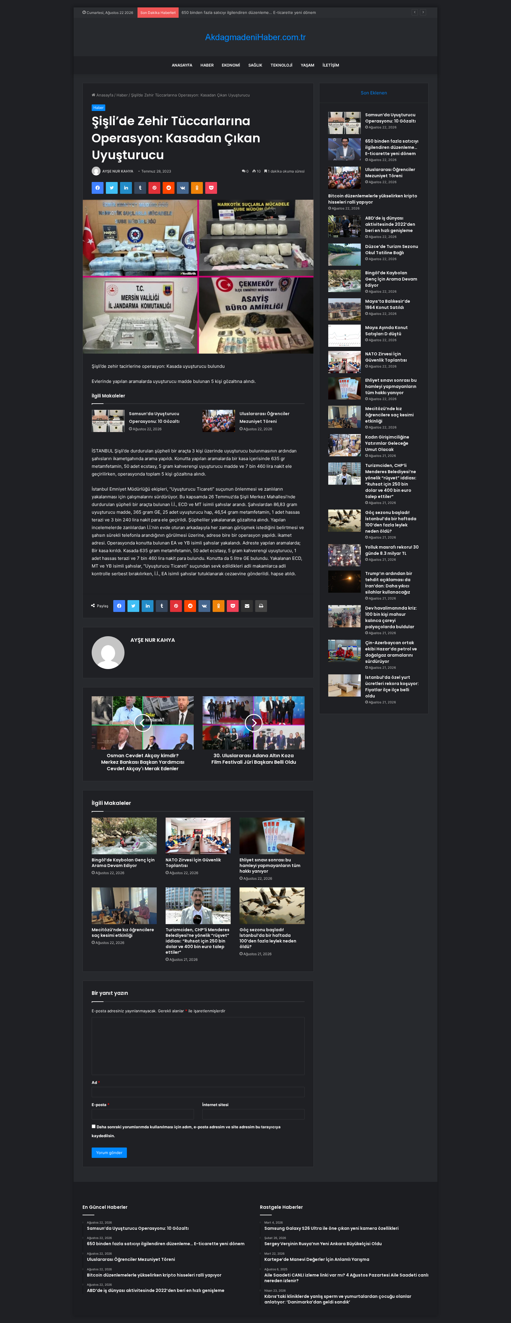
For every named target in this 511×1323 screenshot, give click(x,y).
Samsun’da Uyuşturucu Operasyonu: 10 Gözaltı (390, 118)
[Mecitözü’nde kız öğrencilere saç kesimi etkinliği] (124, 905)
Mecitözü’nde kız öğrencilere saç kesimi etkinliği (123, 932)
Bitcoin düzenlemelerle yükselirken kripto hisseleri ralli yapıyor (372, 199)
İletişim (331, 65)
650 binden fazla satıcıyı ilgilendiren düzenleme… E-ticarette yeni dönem (391, 147)
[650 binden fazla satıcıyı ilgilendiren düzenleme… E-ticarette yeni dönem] (344, 149)
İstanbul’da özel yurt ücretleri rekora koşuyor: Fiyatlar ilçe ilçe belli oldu (392, 686)
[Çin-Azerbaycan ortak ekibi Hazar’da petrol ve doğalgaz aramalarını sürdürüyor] (344, 651)
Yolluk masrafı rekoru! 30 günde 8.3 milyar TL (392, 550)
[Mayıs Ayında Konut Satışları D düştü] (344, 336)
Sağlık (255, 65)
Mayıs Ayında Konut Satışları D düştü (386, 331)
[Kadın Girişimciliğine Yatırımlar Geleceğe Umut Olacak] (344, 445)
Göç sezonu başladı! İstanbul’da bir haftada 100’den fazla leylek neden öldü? (268, 938)
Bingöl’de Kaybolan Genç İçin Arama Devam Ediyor (123, 862)
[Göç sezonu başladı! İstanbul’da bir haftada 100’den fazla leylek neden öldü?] (272, 905)
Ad (96, 1082)
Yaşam (307, 65)
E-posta (100, 1104)
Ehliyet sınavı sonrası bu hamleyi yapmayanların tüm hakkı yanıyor (270, 865)
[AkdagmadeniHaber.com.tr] (255, 37)
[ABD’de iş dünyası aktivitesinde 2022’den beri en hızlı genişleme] (344, 226)
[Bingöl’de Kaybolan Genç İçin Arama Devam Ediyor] (124, 836)
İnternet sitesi (215, 1104)
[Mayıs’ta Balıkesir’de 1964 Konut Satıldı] (344, 309)
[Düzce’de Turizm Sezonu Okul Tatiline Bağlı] (344, 255)
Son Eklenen (374, 93)
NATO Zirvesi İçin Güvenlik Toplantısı (193, 862)
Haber (207, 65)
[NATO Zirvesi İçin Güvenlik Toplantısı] (198, 836)
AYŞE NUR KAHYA (117, 171)
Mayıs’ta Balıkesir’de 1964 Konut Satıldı (387, 304)
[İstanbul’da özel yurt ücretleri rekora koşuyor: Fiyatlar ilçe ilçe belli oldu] (344, 685)
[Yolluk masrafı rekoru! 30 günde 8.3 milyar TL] (344, 555)
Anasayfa (182, 65)
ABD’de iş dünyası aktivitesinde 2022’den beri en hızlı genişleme (390, 224)
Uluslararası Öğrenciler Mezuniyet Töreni (219, 12)
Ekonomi (231, 65)
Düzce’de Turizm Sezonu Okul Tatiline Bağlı (391, 250)
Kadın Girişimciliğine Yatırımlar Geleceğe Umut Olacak (387, 443)
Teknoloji (281, 65)
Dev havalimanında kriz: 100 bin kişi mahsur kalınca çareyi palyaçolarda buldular (391, 617)
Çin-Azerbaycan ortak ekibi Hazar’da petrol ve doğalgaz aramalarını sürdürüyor (391, 652)
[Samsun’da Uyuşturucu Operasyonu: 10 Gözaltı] (108, 421)
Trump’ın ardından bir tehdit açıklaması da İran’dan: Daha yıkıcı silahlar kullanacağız (388, 583)
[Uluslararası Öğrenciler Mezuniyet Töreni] (219, 421)
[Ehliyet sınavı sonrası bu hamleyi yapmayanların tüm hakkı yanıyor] (272, 836)
